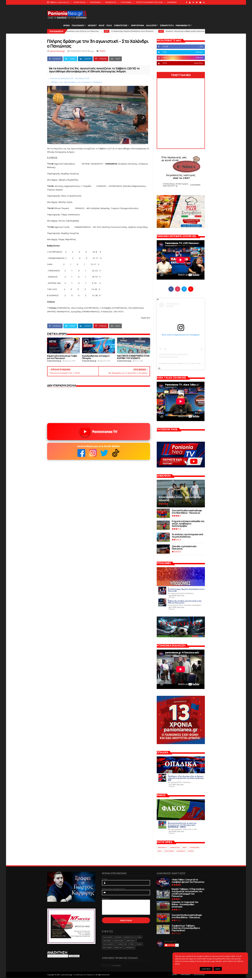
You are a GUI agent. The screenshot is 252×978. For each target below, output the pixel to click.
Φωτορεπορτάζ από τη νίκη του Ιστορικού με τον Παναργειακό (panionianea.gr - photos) (182, 825)
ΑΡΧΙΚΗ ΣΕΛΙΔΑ (80, 2)
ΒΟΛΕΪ (101, 25)
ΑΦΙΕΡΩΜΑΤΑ (162, 847)
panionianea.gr (199, 974)
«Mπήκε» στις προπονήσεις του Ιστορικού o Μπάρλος (76, 82)
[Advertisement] (157, 14)
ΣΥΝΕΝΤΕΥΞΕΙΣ (120, 25)
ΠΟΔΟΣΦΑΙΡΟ (78, 25)
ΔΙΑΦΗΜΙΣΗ (172, 2)
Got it (218, 969)
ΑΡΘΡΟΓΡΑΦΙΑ (137, 25)
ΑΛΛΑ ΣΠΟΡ (151, 25)
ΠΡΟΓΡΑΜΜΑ (126, 2)
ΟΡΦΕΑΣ (191, 851)
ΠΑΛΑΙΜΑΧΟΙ (181, 851)
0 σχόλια (172, 597)
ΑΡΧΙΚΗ (66, 25)
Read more (181, 595)
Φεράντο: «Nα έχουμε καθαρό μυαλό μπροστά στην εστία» (134, 31)
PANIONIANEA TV (183, 25)
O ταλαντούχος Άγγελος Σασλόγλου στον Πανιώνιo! (76, 31)
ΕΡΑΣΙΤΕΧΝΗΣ (169, 851)
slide (105, 31)
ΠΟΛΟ (109, 25)
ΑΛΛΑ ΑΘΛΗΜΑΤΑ (109, 944)
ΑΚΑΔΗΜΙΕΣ (107, 941)
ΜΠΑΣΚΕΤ (92, 25)
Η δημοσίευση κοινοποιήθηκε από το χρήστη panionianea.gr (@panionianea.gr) (193, 363)
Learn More (206, 969)
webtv (185, 847)
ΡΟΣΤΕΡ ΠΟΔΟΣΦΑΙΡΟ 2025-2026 (149, 2)
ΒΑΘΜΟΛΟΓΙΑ (110, 2)
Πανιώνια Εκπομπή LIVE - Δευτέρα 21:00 (69, 78)
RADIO (160, 851)
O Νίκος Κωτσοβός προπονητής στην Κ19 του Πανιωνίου (185, 601)
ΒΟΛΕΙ (139, 937)
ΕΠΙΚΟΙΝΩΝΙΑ (95, 2)
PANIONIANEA (194, 847)
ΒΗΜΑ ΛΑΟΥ (119, 947)
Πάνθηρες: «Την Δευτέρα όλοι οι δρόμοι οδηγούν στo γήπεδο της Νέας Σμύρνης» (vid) (186, 778)
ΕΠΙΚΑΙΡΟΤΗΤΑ (167, 25)
